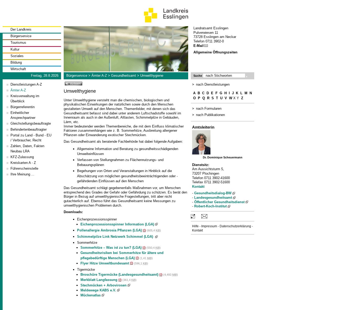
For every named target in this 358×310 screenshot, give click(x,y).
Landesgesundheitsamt (213, 198)
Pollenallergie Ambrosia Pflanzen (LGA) (109, 230)
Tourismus (18, 43)
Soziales (17, 56)
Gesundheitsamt (123, 76)
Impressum (209, 226)
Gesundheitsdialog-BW (212, 193)
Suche (197, 75)
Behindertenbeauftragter (28, 129)
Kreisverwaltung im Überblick (24, 98)
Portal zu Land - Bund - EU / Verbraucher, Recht (30, 137)
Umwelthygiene (151, 76)
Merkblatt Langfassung (98, 280)
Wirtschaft (18, 69)
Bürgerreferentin (22, 107)
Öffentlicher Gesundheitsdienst (219, 202)
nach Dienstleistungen (213, 84)
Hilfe (195, 226)
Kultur (14, 49)
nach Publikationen (210, 115)
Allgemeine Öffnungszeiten (215, 52)
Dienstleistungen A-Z (26, 84)
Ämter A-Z (99, 76)
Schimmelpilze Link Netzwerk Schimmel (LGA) (115, 237)
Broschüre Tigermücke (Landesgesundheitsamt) (119, 274)
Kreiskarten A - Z (23, 163)
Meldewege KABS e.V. (98, 290)
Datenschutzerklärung (235, 226)
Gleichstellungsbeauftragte (30, 123)
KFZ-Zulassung (22, 157)
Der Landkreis (20, 29)
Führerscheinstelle (24, 168)
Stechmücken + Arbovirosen (103, 285)
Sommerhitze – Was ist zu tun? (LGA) (111, 248)
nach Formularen (208, 108)
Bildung (16, 62)
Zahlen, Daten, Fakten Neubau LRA (27, 148)
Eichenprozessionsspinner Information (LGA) (117, 224)
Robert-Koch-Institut (210, 206)
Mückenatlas (90, 295)
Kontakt (198, 187)
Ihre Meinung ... (22, 174)
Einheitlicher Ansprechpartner (22, 115)
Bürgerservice (20, 36)
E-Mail (198, 46)
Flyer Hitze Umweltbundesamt (104, 263)
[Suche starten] (246, 76)
